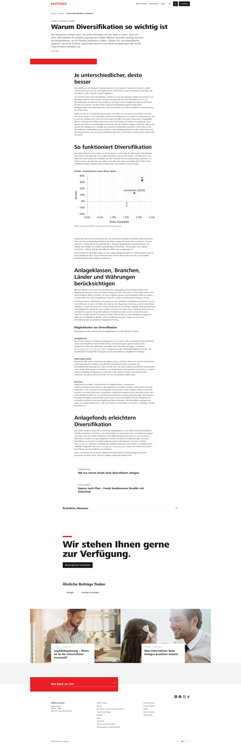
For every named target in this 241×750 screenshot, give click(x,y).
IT (189, 741)
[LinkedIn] (175, 696)
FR (186, 741)
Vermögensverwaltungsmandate (113, 446)
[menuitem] (141, 3)
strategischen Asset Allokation (89, 349)
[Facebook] (180, 696)
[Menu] (175, 3)
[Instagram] (184, 696)
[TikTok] (188, 696)
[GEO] (114, 683)
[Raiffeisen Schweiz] (58, 4)
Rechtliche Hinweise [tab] (75, 508)
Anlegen (70, 592)
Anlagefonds (83, 444)
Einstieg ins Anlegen (90, 592)
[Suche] (170, 3)
